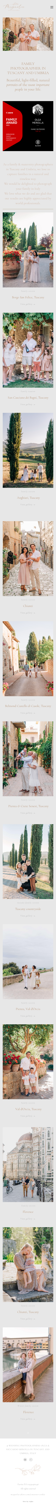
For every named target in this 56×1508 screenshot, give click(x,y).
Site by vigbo (28, 1501)
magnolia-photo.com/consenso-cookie (28, 1494)
